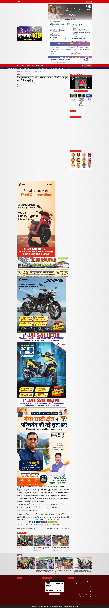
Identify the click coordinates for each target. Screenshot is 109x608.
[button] (73, 98)
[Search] (79, 65)
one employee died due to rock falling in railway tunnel (47, 524)
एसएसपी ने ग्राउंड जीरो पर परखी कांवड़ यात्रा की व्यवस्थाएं (60, 540)
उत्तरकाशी (24, 68)
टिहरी (43, 68)
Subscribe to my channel (82, 90)
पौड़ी (59, 68)
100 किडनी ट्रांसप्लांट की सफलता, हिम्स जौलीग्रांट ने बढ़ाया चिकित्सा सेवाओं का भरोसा (83, 563)
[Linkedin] (40, 522)
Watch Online (88, 65)
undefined (49, 585)
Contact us (9, 68)
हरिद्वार (72, 68)
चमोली (35, 68)
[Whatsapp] (50, 522)
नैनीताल (50, 68)
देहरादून (46, 68)
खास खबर (37, 65)
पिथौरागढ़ (55, 68)
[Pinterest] (45, 522)
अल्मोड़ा (19, 68)
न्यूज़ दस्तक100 (21, 83)
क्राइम (33, 65)
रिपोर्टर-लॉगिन (2, 68)
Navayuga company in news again (28, 524)
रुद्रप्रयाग (67, 68)
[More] (54, 522)
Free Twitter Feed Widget (55, 594)
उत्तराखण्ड (15, 68)
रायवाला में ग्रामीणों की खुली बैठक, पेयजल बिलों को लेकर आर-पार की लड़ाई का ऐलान (42, 540)
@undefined (48, 586)
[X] (36, 522)
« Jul (69, 603)
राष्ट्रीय (18, 65)
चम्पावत (38, 68)
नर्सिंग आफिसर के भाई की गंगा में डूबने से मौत (26, 527)
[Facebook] (31, 522)
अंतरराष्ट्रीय (23, 65)
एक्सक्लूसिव (28, 65)
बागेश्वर (62, 68)
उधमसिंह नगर (29, 68)
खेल (42, 65)
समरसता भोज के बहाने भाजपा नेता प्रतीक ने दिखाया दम (58, 527)
